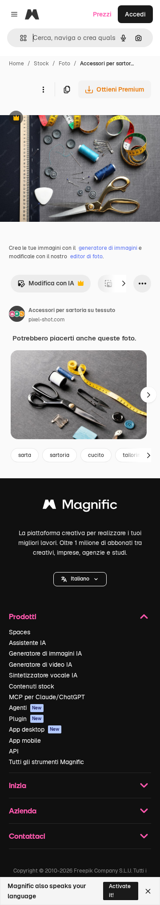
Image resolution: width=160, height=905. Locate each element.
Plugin (25, 719)
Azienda (22, 810)
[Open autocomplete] (20, 38)
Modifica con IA (45, 285)
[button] (80, 579)
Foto (64, 63)
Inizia (17, 785)
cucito (96, 455)
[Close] (148, 891)
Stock (41, 63)
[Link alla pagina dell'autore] (17, 315)
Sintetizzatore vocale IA (43, 675)
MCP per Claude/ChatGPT (47, 697)
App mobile (25, 741)
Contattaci (27, 836)
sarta (24, 455)
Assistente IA (27, 643)
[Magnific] (80, 506)
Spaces (19, 632)
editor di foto (86, 256)
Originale (58, 119)
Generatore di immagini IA (45, 653)
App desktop (34, 729)
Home (16, 63)
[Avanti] (124, 283)
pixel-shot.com (46, 319)
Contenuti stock (31, 686)
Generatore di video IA (40, 665)
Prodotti (22, 616)
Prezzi (102, 14)
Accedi (135, 14)
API (14, 751)
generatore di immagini (108, 248)
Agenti (25, 708)
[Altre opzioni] (43, 89)
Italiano (80, 578)
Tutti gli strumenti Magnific (46, 762)
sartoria (59, 455)
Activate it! (120, 890)
